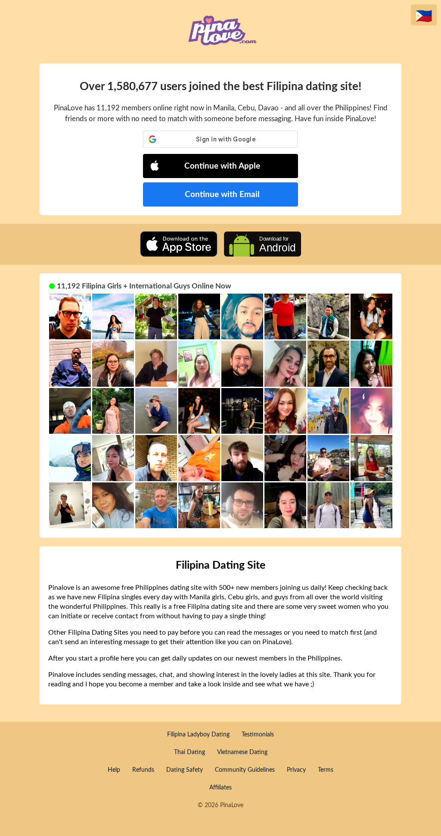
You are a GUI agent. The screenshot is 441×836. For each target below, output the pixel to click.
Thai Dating (189, 752)
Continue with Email (222, 195)
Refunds (143, 770)
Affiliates (220, 788)
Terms (325, 770)
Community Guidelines (245, 770)
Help (114, 770)
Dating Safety (184, 770)
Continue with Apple (222, 166)
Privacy (296, 770)
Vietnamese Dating (242, 752)
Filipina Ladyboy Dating (198, 735)
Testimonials (258, 735)
